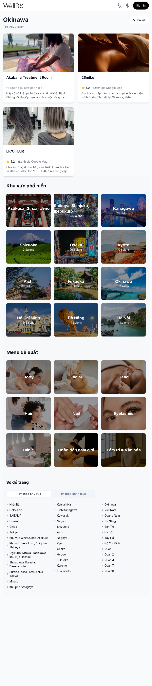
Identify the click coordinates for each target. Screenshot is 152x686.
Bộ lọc (141, 20)
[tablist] (50, 494)
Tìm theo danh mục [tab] (72, 493)
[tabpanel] (76, 546)
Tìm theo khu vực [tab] (29, 493)
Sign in (141, 5)
